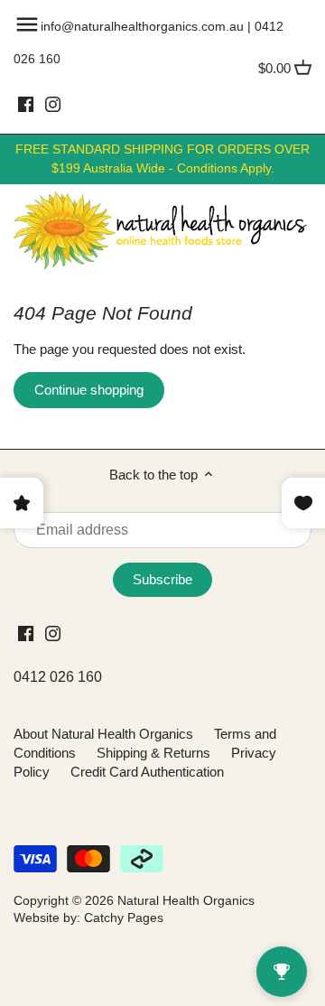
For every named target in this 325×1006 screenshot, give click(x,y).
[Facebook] (25, 104)
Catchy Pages (123, 918)
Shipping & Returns (153, 752)
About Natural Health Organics (103, 733)
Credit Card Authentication (147, 771)
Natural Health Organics (186, 901)
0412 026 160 (58, 677)
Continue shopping (89, 389)
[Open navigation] (27, 24)
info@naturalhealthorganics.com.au (142, 26)
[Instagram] (52, 104)
